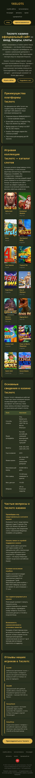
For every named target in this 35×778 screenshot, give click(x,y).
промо (26, 13)
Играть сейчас (9, 80)
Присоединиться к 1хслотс (17, 741)
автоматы (19, 13)
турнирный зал (17, 16)
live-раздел (10, 13)
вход (8, 22)
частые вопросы (23, 9)
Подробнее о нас (25, 80)
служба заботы (11, 9)
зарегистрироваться (22, 22)
